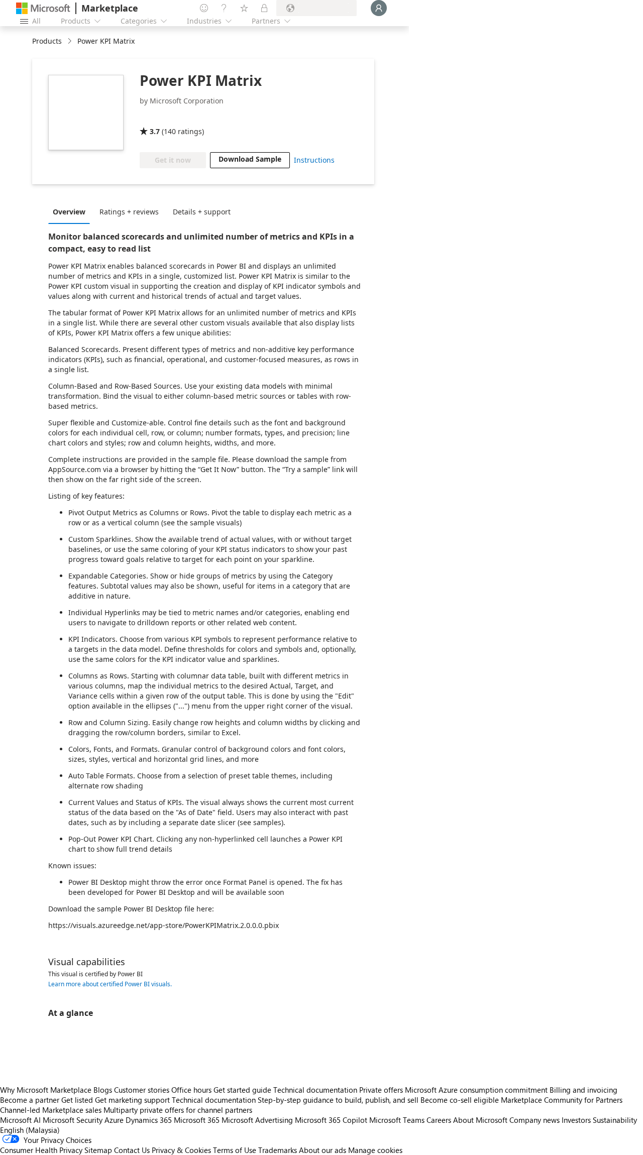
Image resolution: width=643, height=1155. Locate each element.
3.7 (155, 131)
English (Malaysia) (30, 1130)
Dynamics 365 (149, 1120)
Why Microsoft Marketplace (45, 1090)
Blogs (102, 1090)
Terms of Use (234, 1150)
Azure (114, 1120)
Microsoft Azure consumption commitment (477, 1090)
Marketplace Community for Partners (561, 1100)
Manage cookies (375, 1150)
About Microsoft (480, 1120)
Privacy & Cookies (181, 1150)
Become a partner (29, 1100)
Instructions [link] (314, 160)
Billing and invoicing (583, 1090)
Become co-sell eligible (459, 1100)
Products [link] (47, 41)
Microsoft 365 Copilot (331, 1120)
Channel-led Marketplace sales (50, 1110)
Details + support (202, 211)
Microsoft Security (72, 1120)
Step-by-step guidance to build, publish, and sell (338, 1100)
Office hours (191, 1090)
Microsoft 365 (197, 1120)
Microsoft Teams (396, 1120)
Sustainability (615, 1120)
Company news (534, 1120)
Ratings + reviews (129, 211)
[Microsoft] (43, 8)
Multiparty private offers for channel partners (177, 1110)
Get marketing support (132, 1100)
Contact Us (132, 1150)
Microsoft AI (20, 1120)
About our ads (322, 1150)
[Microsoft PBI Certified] (169, 117)
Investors (576, 1120)
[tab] (71, 211)
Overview (69, 211)
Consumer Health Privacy (41, 1150)
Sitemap (98, 1150)
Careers (438, 1120)
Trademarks (277, 1150)
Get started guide (242, 1090)
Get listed (77, 1100)
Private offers (381, 1090)
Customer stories (141, 1090)
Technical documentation (315, 1090)
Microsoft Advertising (257, 1120)
